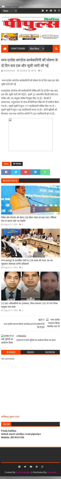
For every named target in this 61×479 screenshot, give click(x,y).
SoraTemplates (23, 472)
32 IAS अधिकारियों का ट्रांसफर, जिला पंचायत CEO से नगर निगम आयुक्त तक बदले (29, 305)
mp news (17, 164)
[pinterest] (55, 10)
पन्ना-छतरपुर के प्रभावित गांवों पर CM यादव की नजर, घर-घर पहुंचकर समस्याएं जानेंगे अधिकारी (27, 262)
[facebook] (42, 10)
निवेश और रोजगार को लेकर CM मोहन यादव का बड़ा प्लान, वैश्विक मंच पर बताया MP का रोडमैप (28, 219)
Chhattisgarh (18, 48)
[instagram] (58, 10)
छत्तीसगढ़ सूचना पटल (10, 416)
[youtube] (51, 10)
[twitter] (46, 10)
